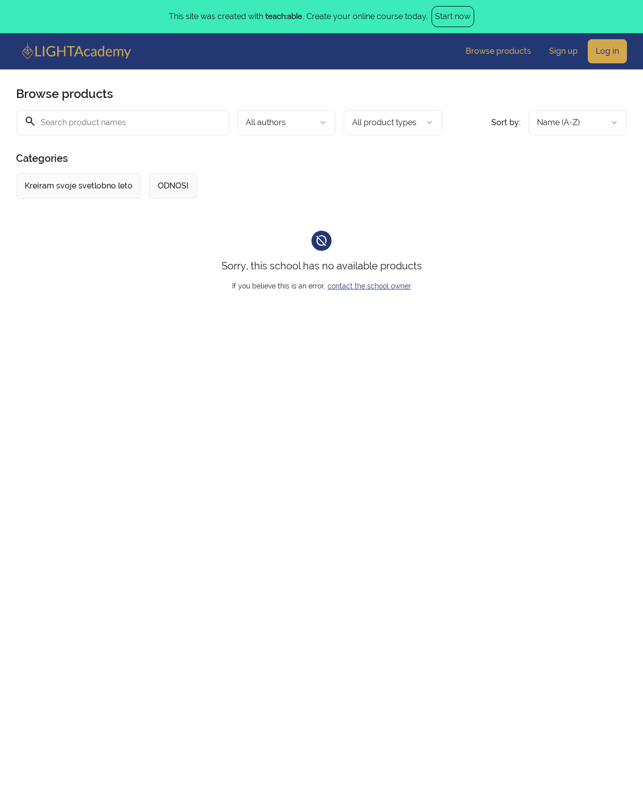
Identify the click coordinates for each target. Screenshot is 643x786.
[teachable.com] (283, 16)
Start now (453, 16)
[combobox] (286, 122)
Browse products (498, 51)
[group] (294, 186)
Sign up (563, 51)
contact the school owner (369, 286)
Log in (607, 51)
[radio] (78, 186)
